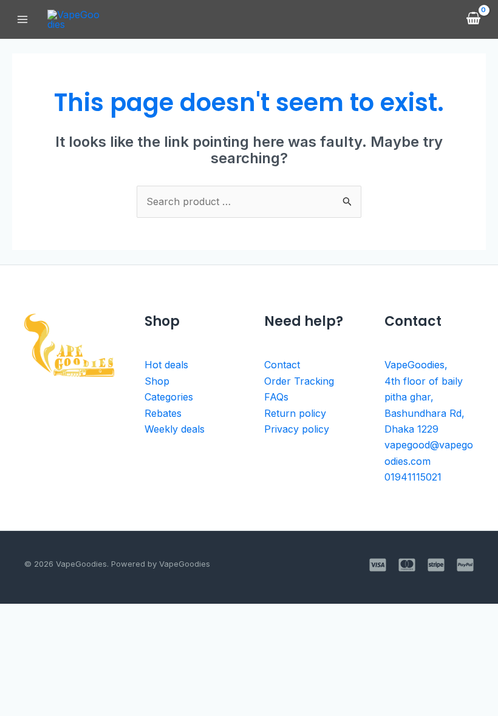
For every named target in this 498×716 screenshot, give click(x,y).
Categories (169, 397)
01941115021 (413, 477)
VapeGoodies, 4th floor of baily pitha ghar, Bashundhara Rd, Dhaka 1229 (424, 397)
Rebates (163, 413)
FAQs (276, 397)
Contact (282, 365)
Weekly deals (175, 429)
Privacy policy (296, 429)
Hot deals (166, 365)
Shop (157, 381)
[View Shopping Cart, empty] (473, 19)
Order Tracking (299, 381)
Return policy (295, 413)
